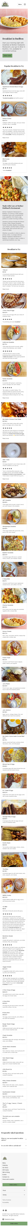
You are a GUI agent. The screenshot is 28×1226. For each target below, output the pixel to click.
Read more (6, 137)
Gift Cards (5, 1175)
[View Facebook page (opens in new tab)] (3, 1215)
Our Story (5, 1172)
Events (4, 1179)
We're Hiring (6, 1177)
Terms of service (6, 1205)
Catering (5, 1170)
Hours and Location (8, 1184)
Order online (7, 55)
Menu (20, 4)
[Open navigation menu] (24, 4)
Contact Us (5, 1182)
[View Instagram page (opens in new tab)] (6, 1215)
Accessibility (5, 1207)
